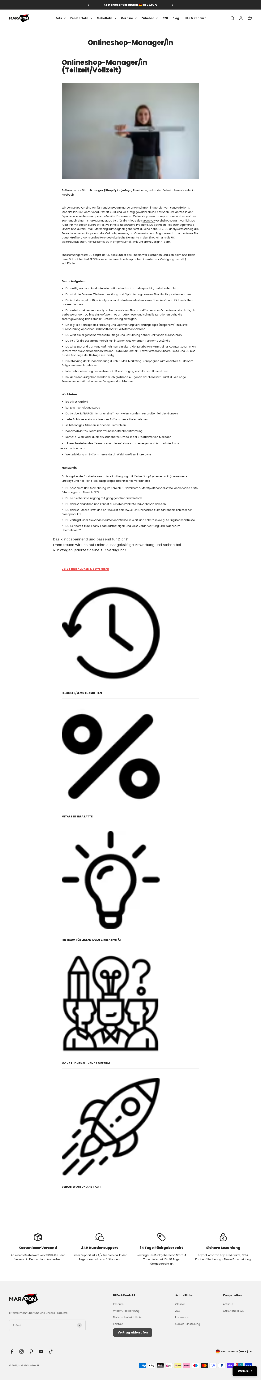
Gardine (127, 18)
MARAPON (149, 220)
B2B (165, 18)
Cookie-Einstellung (187, 1324)
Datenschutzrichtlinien (128, 1317)
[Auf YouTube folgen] (41, 1351)
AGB (178, 1311)
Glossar (180, 1304)
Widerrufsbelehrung (126, 1311)
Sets (58, 18)
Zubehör (147, 18)
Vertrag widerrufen (133, 1332)
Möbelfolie (105, 18)
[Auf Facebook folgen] (11, 1351)
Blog (176, 18)
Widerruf (245, 1371)
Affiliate (228, 1304)
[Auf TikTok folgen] (50, 1351)
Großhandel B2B (233, 1311)
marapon (162, 216)
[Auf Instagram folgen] (21, 1351)
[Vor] (172, 5)
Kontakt (118, 1324)
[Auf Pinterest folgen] (31, 1351)
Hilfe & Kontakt (195, 18)
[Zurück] (88, 5)
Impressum (182, 1317)
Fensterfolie (79, 18)
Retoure (118, 1304)
